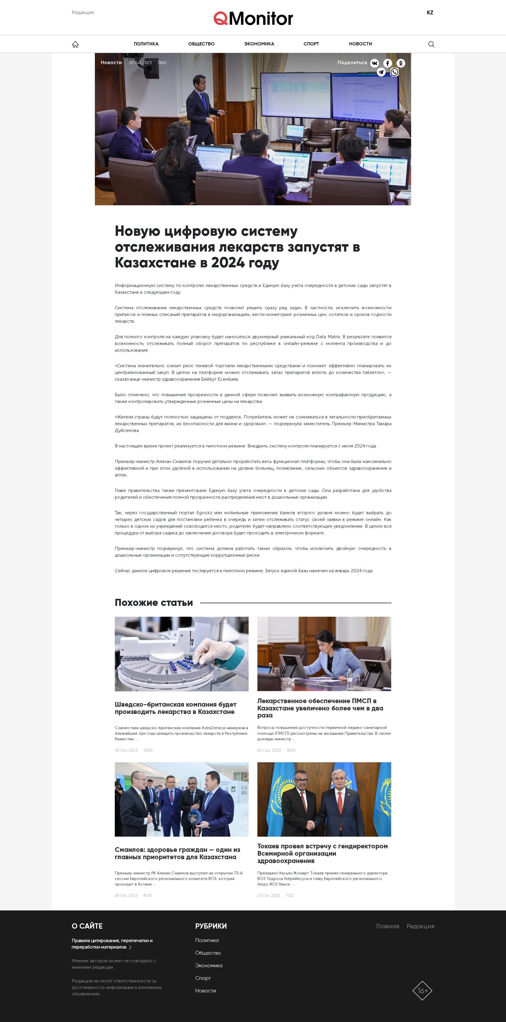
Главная (387, 926)
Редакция (83, 12)
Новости (360, 44)
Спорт (311, 44)
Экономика (259, 44)
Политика (146, 44)
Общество (201, 44)
